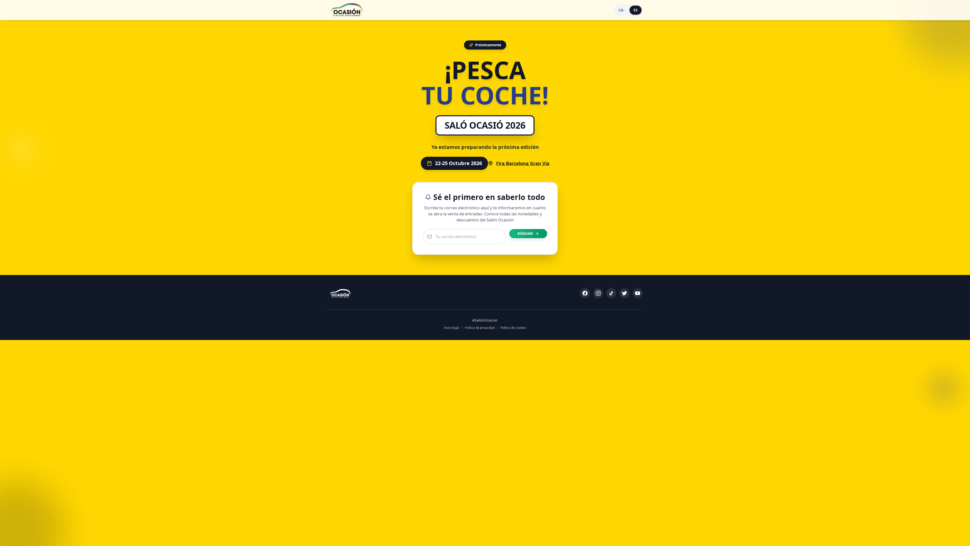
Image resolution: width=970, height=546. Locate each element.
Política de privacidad (480, 328)
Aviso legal (451, 328)
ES (636, 10)
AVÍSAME (525, 233)
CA (621, 10)
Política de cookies (513, 328)
